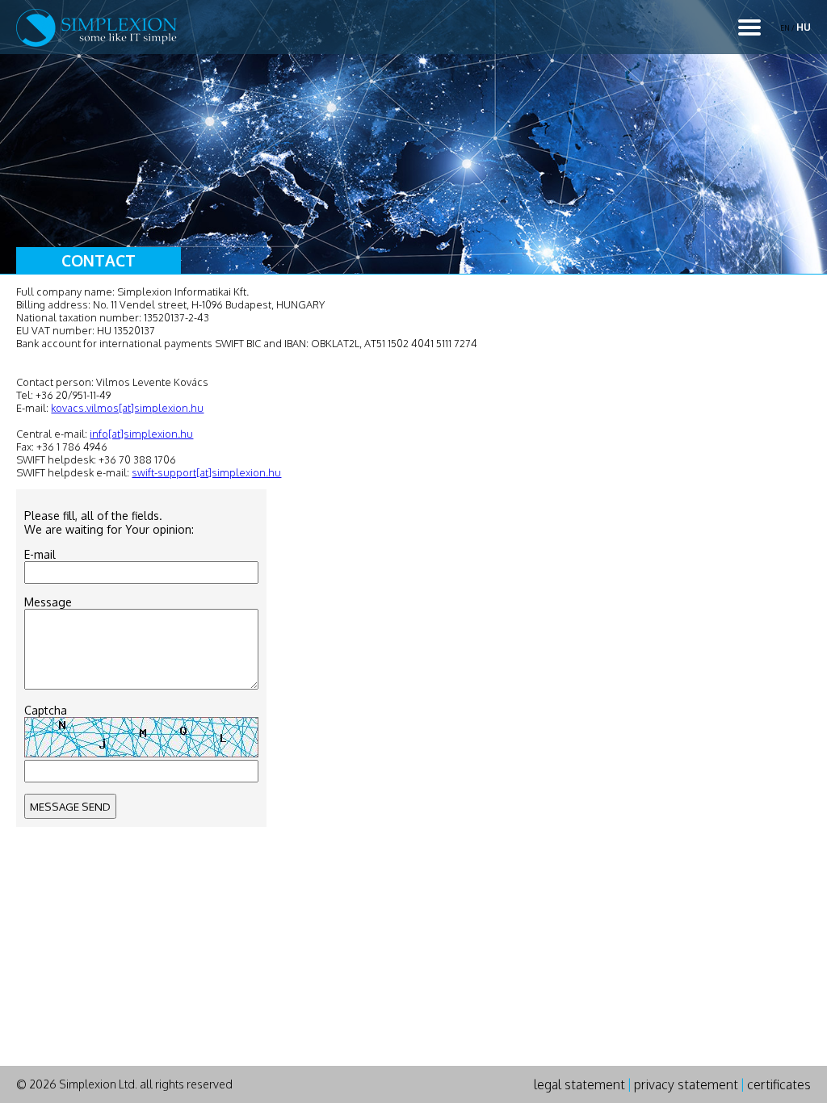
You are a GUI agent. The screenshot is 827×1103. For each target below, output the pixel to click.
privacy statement (686, 1084)
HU (803, 27)
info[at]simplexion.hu (141, 433)
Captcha (45, 710)
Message (48, 602)
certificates (779, 1084)
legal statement (579, 1084)
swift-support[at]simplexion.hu (206, 472)
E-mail (40, 554)
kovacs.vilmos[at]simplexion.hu (127, 407)
